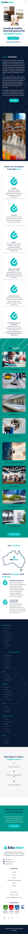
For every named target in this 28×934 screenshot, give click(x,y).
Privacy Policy (14, 892)
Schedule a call (13, 38)
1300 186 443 (8, 859)
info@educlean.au (10, 861)
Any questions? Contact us (13, 41)
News (14, 883)
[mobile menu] (26, 2)
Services (14, 877)
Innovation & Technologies (14, 880)
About (14, 875)
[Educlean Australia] (7, 2)
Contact (14, 886)
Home (14, 872)
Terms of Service (14, 895)
